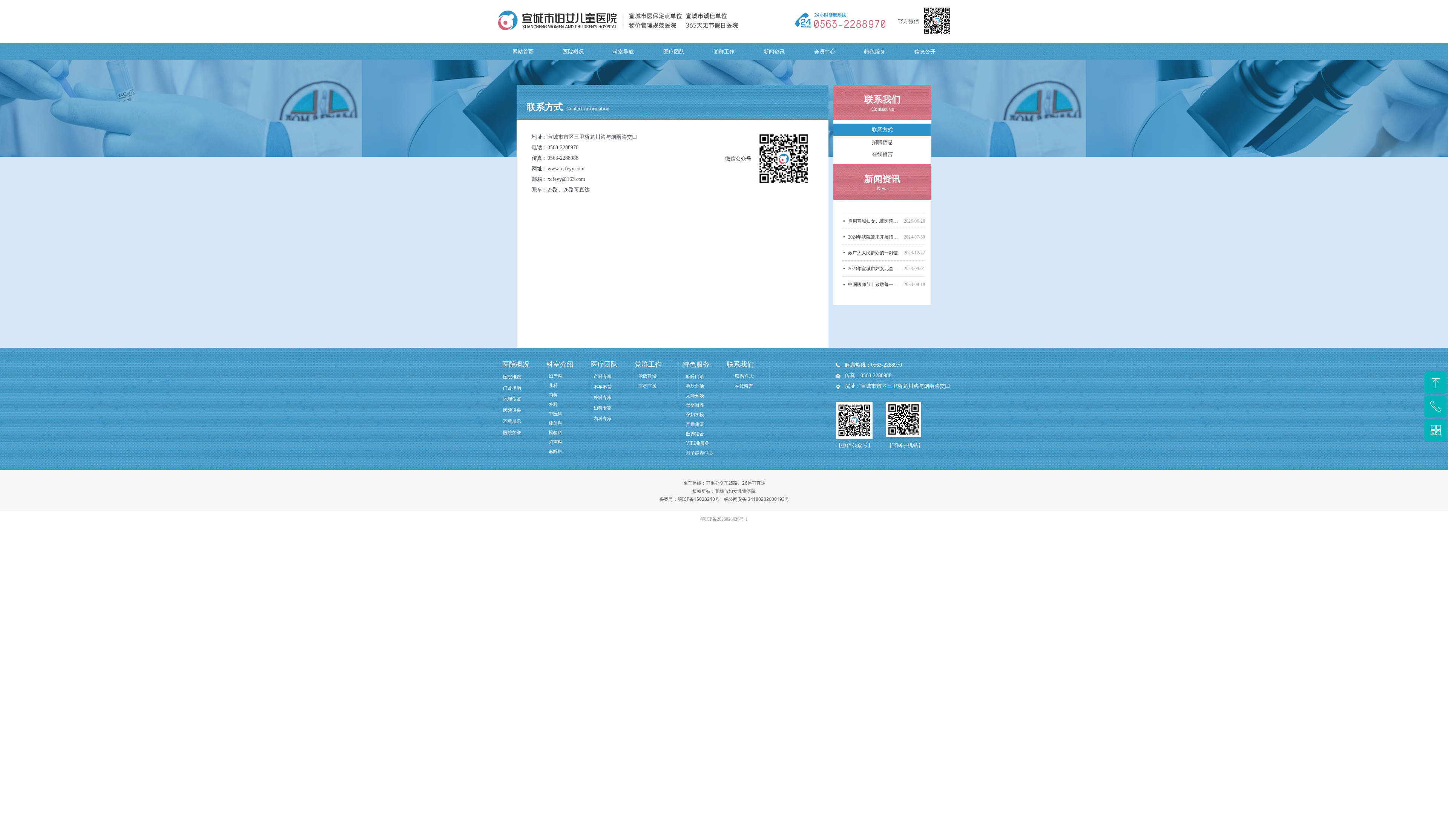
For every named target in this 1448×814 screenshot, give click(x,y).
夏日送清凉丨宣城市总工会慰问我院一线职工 (874, 282)
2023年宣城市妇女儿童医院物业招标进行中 (874, 250)
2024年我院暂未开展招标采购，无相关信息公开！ (874, 218)
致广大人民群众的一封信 (873, 234)
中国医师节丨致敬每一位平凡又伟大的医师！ (874, 266)
